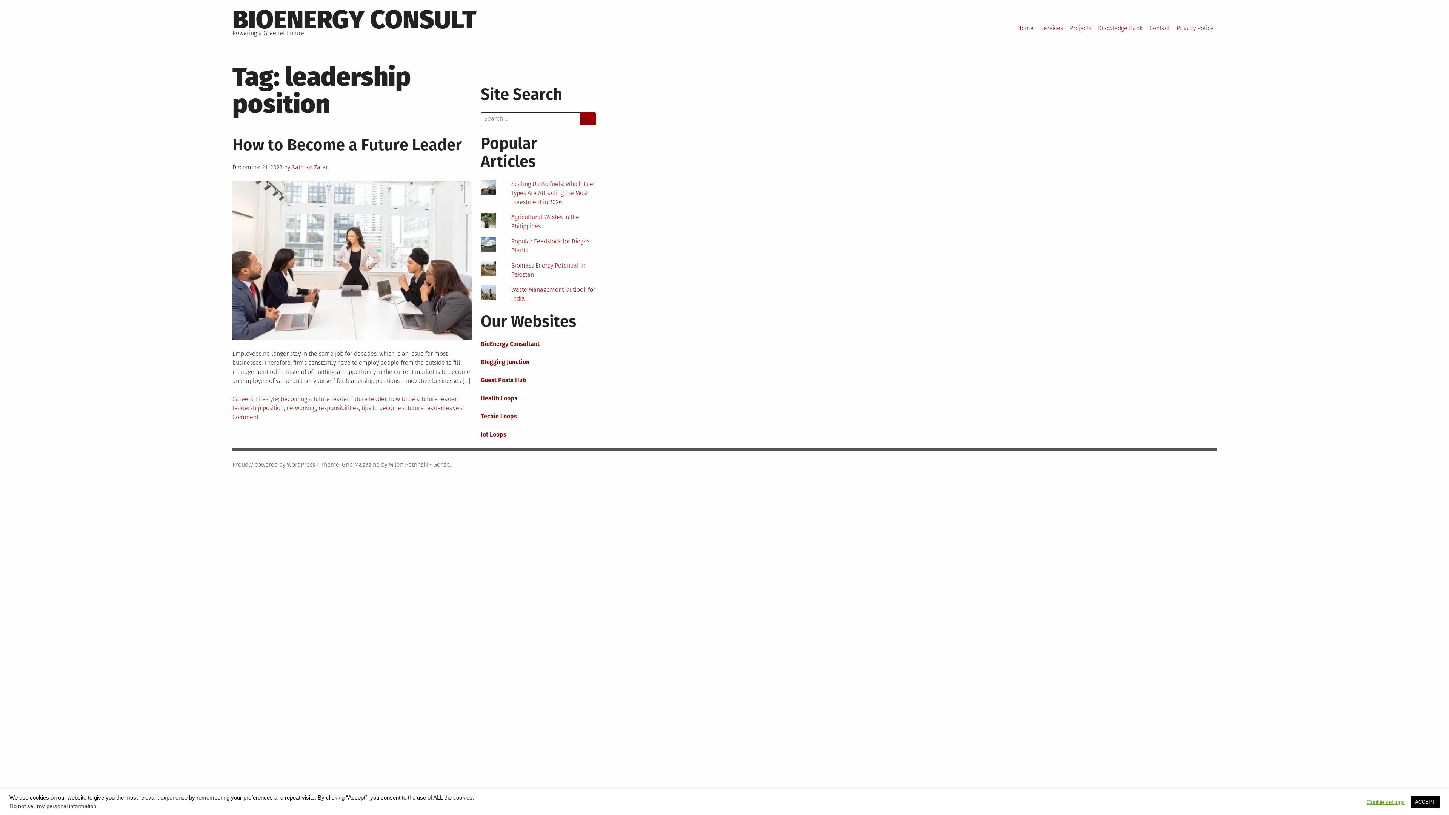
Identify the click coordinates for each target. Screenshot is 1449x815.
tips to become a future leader (402, 408)
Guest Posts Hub (503, 380)
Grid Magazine (361, 464)
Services (1051, 28)
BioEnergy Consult (354, 19)
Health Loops (499, 398)
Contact (1159, 28)
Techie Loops (499, 416)
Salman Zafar (310, 167)
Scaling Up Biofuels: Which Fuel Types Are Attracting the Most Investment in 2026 (553, 193)
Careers (242, 399)
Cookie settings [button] (1386, 802)
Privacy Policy (1195, 28)
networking (301, 408)
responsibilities (338, 408)
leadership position (258, 408)
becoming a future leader (315, 399)
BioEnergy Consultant (510, 344)
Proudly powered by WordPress (273, 464)
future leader (368, 399)
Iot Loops (493, 434)
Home (1025, 28)
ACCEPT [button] (1425, 802)
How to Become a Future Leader (347, 144)
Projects (1080, 28)
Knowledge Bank (1120, 28)
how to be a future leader (423, 399)
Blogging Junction (505, 362)
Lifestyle (267, 399)
